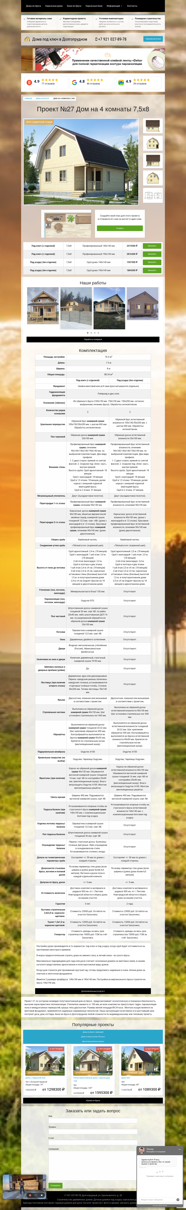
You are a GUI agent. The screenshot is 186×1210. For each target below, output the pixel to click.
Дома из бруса (33, 6)
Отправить (55, 1185)
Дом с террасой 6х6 (35, 1077)
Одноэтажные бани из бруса (93, 1041)
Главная (28, 98)
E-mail (51, 1138)
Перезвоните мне (153, 39)
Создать (120, 228)
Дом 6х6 (125, 1077)
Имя (50, 1116)
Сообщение (53, 1149)
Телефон (52, 1127)
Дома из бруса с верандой (93, 1032)
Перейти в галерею (92, 339)
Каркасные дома (54, 6)
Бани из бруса (74, 6)
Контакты (132, 6)
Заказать (152, 246)
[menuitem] (33, 6)
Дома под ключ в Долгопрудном (59, 39)
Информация (113, 6)
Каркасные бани (94, 6)
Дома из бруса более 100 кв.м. (93, 1037)
